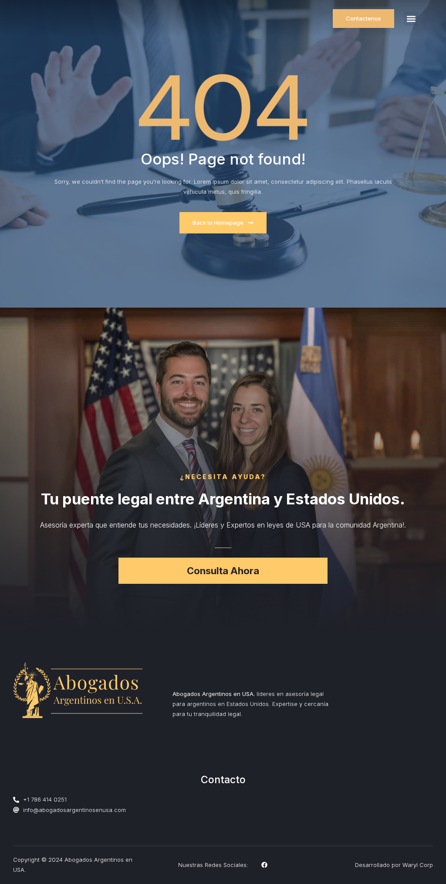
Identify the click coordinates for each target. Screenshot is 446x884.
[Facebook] (264, 865)
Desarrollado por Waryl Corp (394, 864)
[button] (411, 18)
